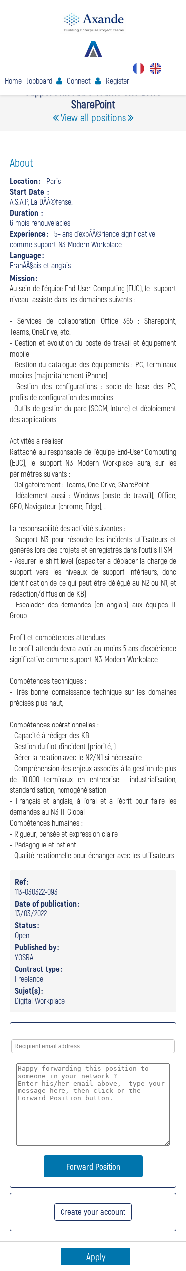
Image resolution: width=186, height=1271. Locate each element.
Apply (95, 1256)
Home (13, 80)
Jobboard (39, 80)
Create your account (93, 1211)
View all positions (93, 117)
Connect (79, 80)
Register (117, 80)
